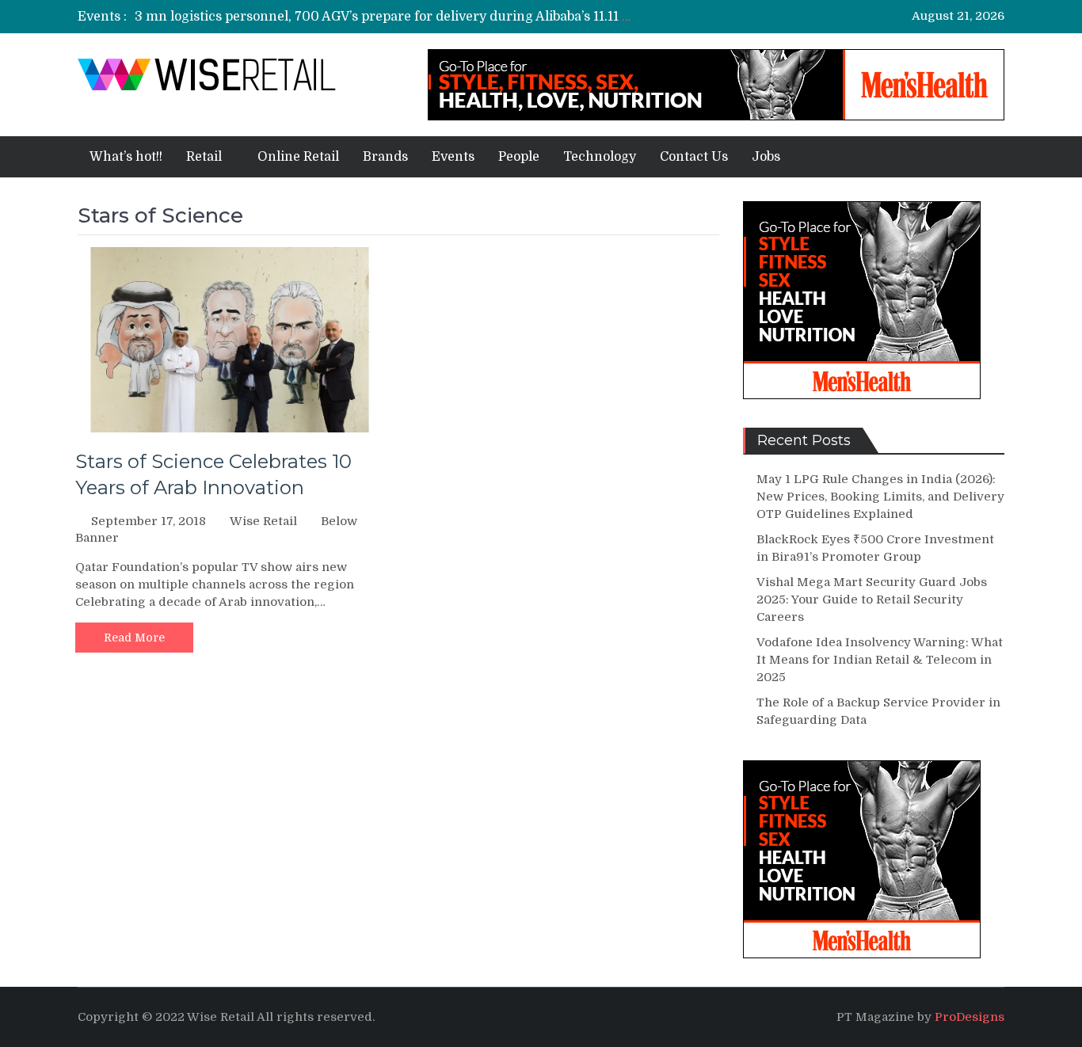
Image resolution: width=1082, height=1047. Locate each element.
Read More (134, 637)
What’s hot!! (126, 157)
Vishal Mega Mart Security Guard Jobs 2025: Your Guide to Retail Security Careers (871, 599)
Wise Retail (263, 521)
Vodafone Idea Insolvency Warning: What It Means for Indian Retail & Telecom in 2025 (879, 659)
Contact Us (694, 157)
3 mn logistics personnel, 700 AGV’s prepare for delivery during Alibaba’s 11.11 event (396, 17)
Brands (385, 157)
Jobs (766, 157)
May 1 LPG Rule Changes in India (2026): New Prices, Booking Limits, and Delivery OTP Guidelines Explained (880, 496)
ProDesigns (969, 1017)
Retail (204, 157)
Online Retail (298, 157)
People (518, 157)
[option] (384, 16)
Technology (599, 157)
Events (453, 157)
